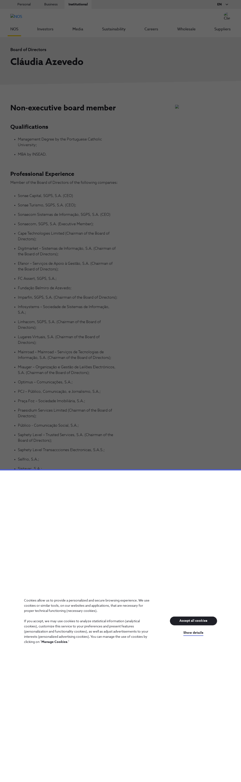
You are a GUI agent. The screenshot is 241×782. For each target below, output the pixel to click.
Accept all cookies (193, 620)
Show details (193, 632)
